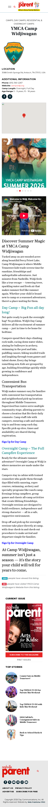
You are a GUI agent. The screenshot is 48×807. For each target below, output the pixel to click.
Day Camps (20, 20)
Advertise (8, 791)
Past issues (24, 660)
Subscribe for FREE (27, 791)
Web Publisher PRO (36, 802)
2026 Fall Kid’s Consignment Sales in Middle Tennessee (30, 719)
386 (4, 584)
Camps (9, 20)
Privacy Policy (23, 788)
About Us (7, 788)
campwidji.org (17, 85)
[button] (24, 116)
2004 (5, 578)
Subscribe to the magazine (24, 655)
